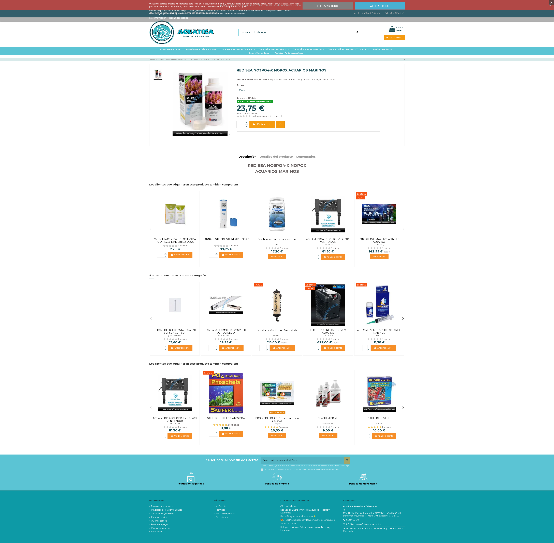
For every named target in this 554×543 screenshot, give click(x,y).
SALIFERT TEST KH (379, 418)
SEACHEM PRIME (328, 418)
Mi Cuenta (221, 506)
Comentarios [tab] (306, 156)
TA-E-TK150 (328, 336)
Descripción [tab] (247, 156)
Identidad (220, 510)
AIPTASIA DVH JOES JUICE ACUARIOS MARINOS (379, 331)
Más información (157, 17)
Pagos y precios (159, 517)
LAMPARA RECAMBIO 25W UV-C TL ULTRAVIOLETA (226, 331)
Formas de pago (159, 524)
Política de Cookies (235, 13)
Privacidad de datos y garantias (166, 510)
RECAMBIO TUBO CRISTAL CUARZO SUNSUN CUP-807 (175, 331)
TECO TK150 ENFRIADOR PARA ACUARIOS (328, 331)
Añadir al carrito (264, 124)
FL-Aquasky (379, 245)
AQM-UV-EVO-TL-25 (226, 336)
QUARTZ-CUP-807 (175, 336)
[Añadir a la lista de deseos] (280, 124)
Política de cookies (160, 528)
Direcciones (222, 517)
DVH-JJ (379, 336)
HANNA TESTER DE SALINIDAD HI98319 (226, 239)
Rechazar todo (327, 6)
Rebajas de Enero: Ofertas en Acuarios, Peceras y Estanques (305, 511)
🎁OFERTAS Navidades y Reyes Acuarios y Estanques (307, 520)
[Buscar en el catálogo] (357, 32)
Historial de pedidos (225, 513)
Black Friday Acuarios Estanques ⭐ (298, 516)
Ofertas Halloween (289, 506)
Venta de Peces (288, 523)
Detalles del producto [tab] (276, 156)
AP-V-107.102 (328, 245)
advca (277, 245)
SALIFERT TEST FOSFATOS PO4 (226, 418)
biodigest (277, 424)
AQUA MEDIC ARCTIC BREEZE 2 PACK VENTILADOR (328, 240)
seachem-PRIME (328, 424)
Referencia (242, 98)
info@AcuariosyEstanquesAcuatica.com (366, 524)
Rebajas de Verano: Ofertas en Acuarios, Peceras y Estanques (305, 528)
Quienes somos (159, 521)
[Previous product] (403, 59)
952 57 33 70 (352, 520)
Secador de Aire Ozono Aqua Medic (277, 330)
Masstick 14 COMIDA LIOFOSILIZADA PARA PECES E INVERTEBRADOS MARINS (175, 242)
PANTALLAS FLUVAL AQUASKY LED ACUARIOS (379, 240)
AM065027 (277, 336)
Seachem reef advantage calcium (277, 239)
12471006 (379, 424)
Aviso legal (156, 531)
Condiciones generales (162, 513)
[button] (238, 49)
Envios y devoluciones (162, 506)
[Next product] (404, 59)
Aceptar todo (379, 6)
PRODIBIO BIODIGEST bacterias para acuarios (277, 419)
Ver (277, 256)
